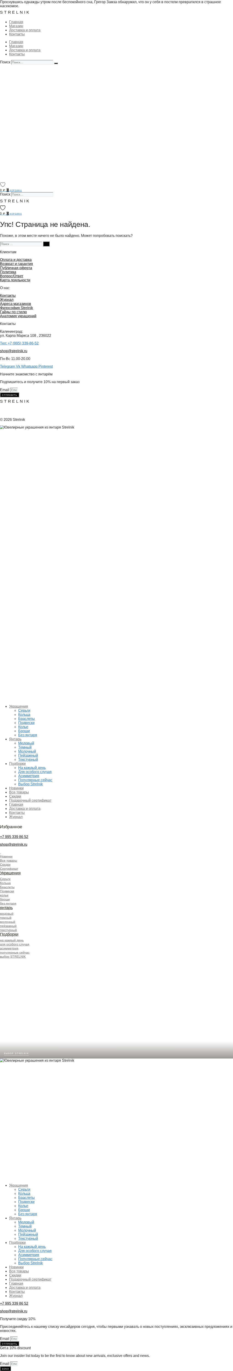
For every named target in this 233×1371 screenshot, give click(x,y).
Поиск (5, 62)
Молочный (27, 751)
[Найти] (46, 243)
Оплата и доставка (16, 260)
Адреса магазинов (15, 304)
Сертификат (9, 868)
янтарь (6, 907)
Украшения (18, 706)
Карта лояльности (15, 280)
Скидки (15, 796)
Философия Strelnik (16, 308)
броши (5, 899)
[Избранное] (2, 184)
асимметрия (9, 948)
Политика (8, 272)
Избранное (11, 826)
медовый (6, 913)
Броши (24, 731)
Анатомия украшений (18, 316)
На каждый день (32, 768)
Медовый (26, 743)
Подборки (17, 764)
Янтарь (15, 739)
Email (5, 390)
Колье (23, 727)
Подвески (26, 723)
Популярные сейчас (35, 780)
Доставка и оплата (25, 30)
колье (4, 895)
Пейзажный (28, 755)
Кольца (24, 714)
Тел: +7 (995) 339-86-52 (19, 343)
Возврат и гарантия (16, 264)
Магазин (16, 26)
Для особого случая (35, 772)
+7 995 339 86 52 (14, 837)
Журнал (6, 300)
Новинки (16, 788)
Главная (16, 22)
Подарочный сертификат (30, 800)
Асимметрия (28, 776)
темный (5, 918)
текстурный (8, 930)
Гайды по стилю (13, 312)
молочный (7, 922)
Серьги (24, 710)
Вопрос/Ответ (11, 276)
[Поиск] (56, 63)
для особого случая (14, 944)
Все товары (19, 792)
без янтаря (8, 903)
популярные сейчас (15, 952)
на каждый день (12, 940)
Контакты (17, 34)
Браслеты (26, 719)
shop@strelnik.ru (13, 351)
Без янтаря (27, 735)
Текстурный (28, 759)
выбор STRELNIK (13, 956)
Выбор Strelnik (30, 784)
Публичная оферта (16, 268)
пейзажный (8, 926)
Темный (25, 747)
